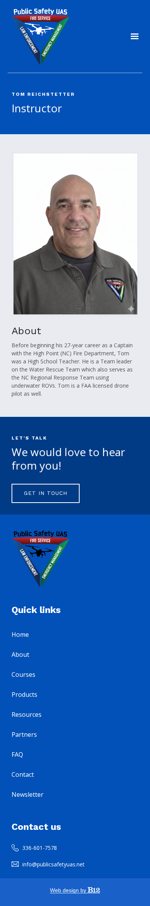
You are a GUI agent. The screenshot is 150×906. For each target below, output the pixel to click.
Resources (27, 714)
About (20, 654)
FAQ (17, 754)
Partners (24, 734)
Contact (23, 774)
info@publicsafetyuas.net (53, 864)
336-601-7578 (39, 847)
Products (24, 694)
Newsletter (27, 794)
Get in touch (45, 493)
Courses (23, 674)
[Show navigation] (132, 36)
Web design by (69, 890)
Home (20, 634)
